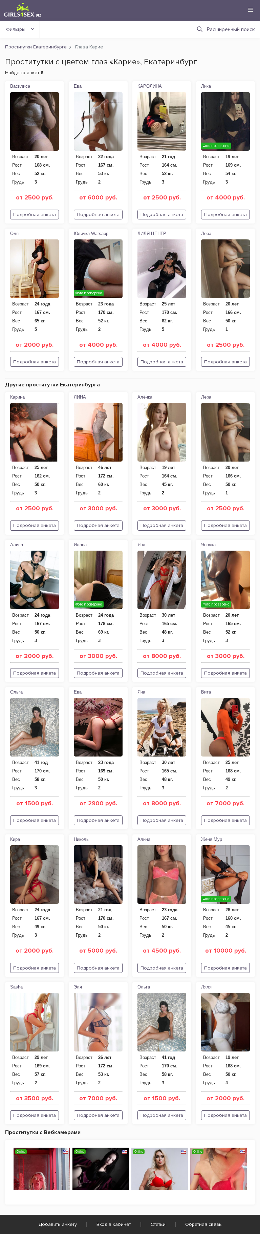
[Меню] (250, 9)
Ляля (206, 987)
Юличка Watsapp (91, 233)
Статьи (158, 1224)
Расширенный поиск (231, 29)
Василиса (20, 86)
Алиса (16, 544)
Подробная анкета (34, 214)
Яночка (208, 544)
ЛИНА (80, 397)
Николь (81, 839)
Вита (206, 692)
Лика (206, 86)
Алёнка (144, 397)
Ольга (16, 692)
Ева (78, 86)
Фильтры (15, 29)
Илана (80, 544)
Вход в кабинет (113, 1224)
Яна (141, 544)
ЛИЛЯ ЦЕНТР (151, 233)
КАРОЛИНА (149, 86)
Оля (14, 233)
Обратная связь (203, 1224)
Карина (17, 397)
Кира (15, 839)
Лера (206, 233)
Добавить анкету (58, 1224)
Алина (143, 839)
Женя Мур (211, 839)
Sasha (16, 987)
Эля (78, 987)
